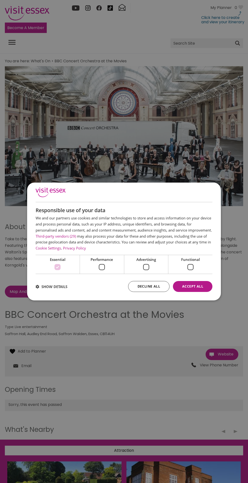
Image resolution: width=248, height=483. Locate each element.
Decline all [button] (149, 286)
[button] (51, 286)
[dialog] (124, 241)
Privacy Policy (74, 248)
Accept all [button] (192, 286)
